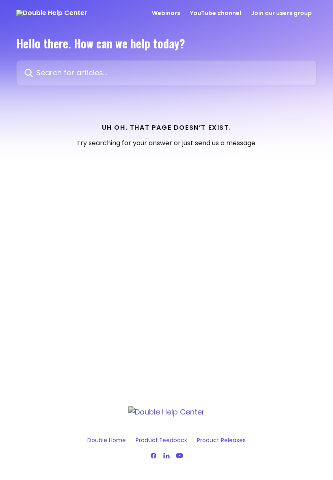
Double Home (106, 440)
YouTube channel (215, 13)
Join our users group (281, 13)
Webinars (166, 13)
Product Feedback (161, 440)
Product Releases (221, 440)
